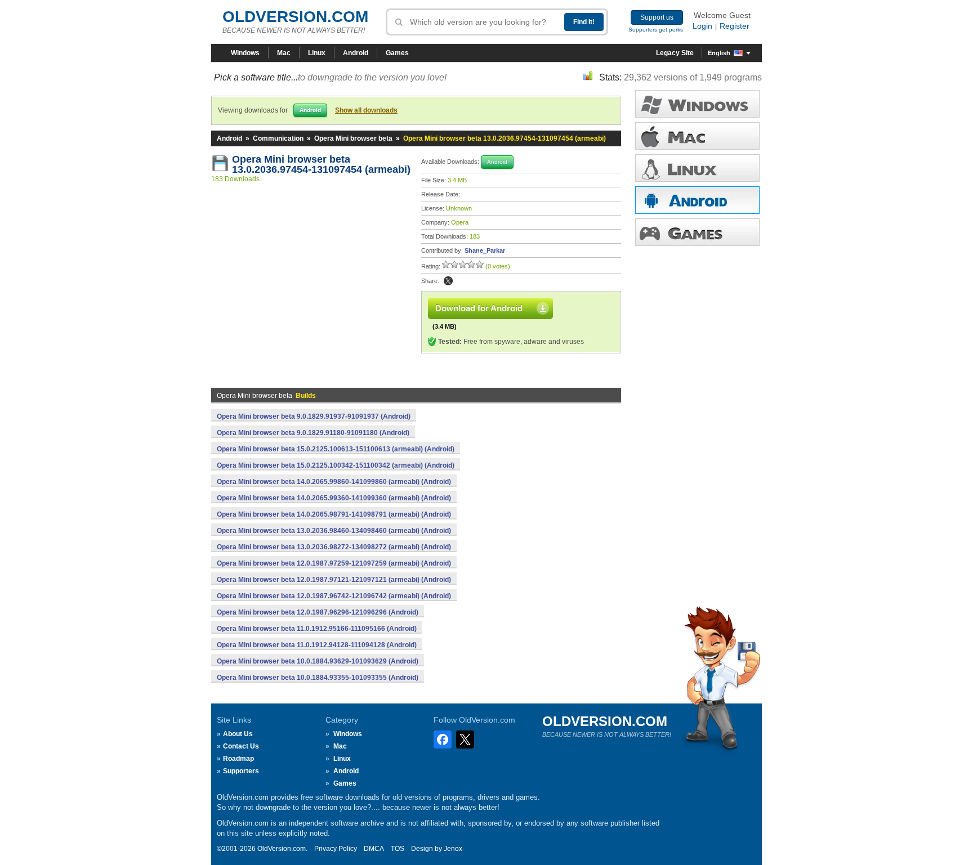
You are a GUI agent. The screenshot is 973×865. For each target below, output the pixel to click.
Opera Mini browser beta (353, 138)
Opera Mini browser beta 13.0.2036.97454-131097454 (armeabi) (321, 164)
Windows (245, 53)
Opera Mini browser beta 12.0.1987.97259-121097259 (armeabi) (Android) (334, 563)
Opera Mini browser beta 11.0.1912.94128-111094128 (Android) (317, 645)
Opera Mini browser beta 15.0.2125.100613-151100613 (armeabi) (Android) (335, 449)
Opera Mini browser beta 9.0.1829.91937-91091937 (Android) (313, 416)
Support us (656, 17)
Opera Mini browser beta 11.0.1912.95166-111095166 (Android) (317, 629)
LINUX (697, 168)
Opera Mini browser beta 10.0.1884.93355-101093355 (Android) (317, 678)
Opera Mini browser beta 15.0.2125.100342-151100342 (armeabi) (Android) (335, 465)
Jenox (453, 849)
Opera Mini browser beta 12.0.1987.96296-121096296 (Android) (317, 612)
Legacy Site (675, 53)
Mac (284, 53)
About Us (238, 734)
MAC (697, 136)
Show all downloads (366, 110)
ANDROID (697, 200)
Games (397, 53)
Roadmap (238, 759)
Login (702, 25)
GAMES (697, 232)
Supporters (241, 771)
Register (734, 25)
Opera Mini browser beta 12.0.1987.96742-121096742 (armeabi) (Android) (334, 596)
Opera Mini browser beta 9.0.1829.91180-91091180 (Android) (313, 433)
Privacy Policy (335, 849)
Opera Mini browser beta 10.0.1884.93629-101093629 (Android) (317, 661)
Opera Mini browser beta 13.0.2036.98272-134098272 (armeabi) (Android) (334, 547)
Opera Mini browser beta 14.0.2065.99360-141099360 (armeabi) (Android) (334, 498)
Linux (316, 53)
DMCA (374, 849)
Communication (278, 138)
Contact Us (241, 746)
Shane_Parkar (485, 250)
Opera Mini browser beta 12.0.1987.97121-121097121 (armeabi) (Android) (334, 580)
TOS (397, 849)
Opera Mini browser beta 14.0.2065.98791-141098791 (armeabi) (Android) (334, 514)
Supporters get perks (655, 29)
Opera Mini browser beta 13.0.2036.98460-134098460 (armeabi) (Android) (334, 531)
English (719, 53)
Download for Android (479, 308)
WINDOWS (697, 104)
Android (355, 53)
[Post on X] (448, 280)
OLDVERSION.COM (295, 16)
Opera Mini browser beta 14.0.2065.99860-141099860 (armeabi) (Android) (334, 482)
